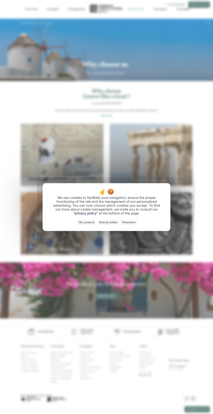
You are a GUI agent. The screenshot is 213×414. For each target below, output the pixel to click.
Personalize (129, 222)
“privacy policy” (86, 213)
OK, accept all (86, 222)
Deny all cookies (108, 222)
